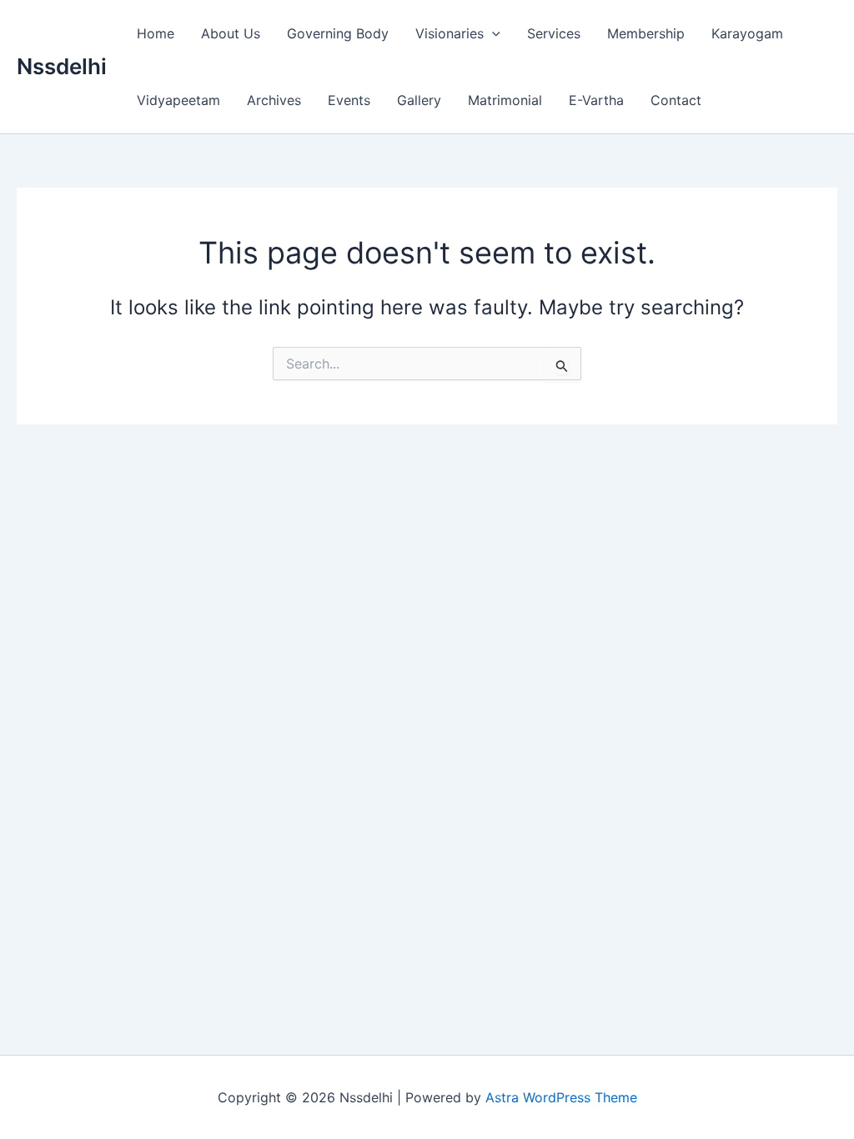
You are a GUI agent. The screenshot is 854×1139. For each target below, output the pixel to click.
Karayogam (747, 33)
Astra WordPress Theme (561, 1097)
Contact (676, 100)
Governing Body (338, 33)
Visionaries (449, 33)
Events (349, 100)
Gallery (419, 100)
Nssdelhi (62, 66)
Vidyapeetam (178, 100)
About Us (230, 33)
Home (155, 33)
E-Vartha (596, 100)
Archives (274, 100)
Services (553, 33)
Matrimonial (505, 100)
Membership (646, 33)
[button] (492, 33)
